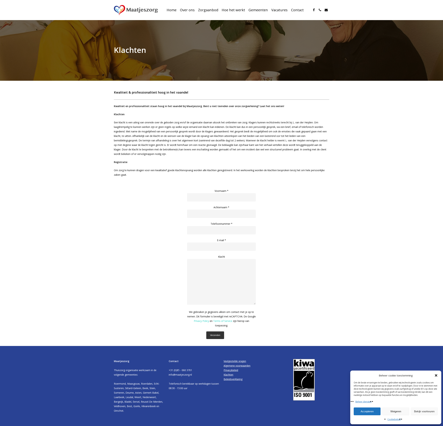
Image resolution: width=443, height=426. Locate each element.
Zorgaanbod (208, 10)
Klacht (221, 256)
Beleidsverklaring (233, 379)
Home (172, 10)
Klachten (228, 374)
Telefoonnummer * (221, 223)
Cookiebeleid (394, 419)
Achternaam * (221, 207)
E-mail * (221, 240)
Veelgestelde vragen (235, 361)
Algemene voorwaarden (237, 365)
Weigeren (395, 411)
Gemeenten (258, 10)
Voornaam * (221, 190)
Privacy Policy (201, 321)
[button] (436, 375)
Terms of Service (222, 321)
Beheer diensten (363, 401)
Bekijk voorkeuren (424, 411)
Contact (297, 10)
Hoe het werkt (233, 10)
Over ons (187, 10)
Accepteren (367, 411)
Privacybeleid (231, 370)
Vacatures (279, 10)
